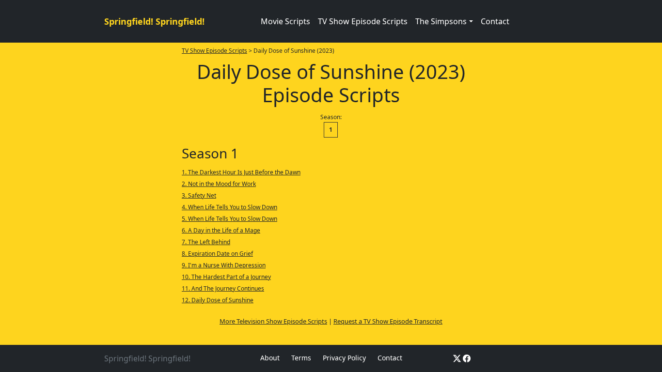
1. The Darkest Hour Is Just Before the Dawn (241, 172)
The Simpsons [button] (441, 21)
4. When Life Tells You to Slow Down (229, 207)
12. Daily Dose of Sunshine (217, 300)
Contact (495, 21)
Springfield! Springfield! (154, 21)
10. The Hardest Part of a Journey (226, 277)
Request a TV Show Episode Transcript (387, 321)
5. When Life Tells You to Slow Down (229, 219)
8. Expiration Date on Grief (217, 253)
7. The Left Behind (206, 242)
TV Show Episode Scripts (363, 21)
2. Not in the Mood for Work (219, 184)
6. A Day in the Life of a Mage (221, 230)
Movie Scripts (285, 21)
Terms (301, 357)
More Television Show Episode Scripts (273, 321)
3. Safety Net (199, 195)
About (270, 357)
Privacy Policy (344, 357)
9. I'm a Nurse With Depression (224, 265)
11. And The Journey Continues (223, 288)
